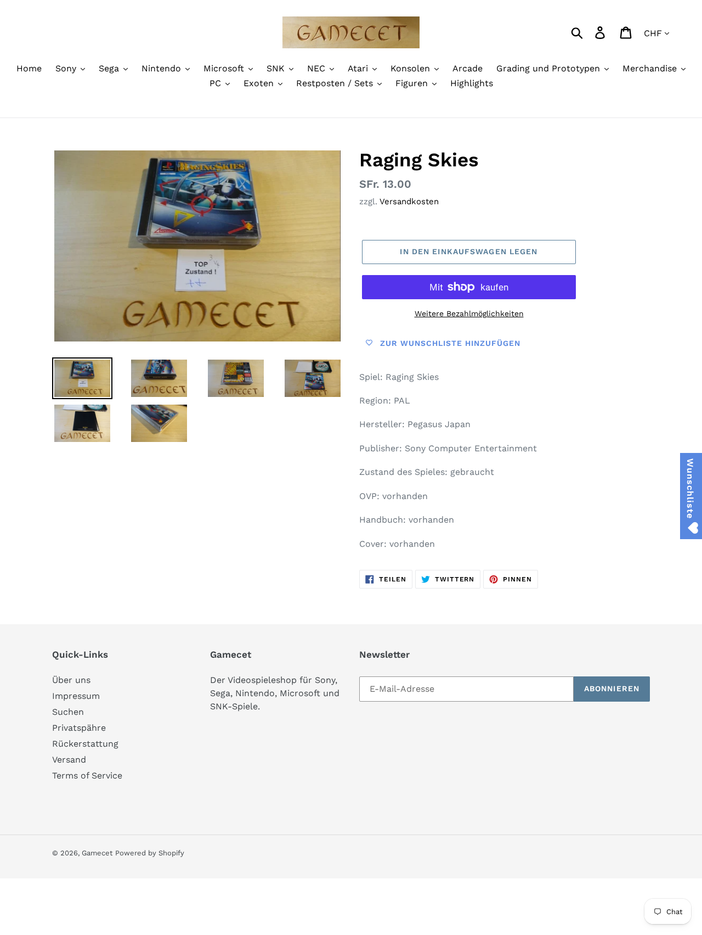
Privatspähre (79, 728)
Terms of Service (87, 775)
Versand (69, 759)
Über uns (71, 680)
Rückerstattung (85, 743)
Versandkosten (409, 201)
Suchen (68, 712)
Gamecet (97, 853)
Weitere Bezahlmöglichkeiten (469, 313)
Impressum (76, 696)
